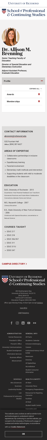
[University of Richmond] (23, 3)
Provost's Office (16, 344)
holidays (40, 303)
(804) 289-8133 (23, 295)
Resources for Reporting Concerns (34, 394)
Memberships (13, 101)
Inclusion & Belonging (33, 344)
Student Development (14, 351)
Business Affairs (16, 357)
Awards (10, 94)
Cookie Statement (18, 427)
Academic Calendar (32, 340)
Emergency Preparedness (34, 389)
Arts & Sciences (16, 383)
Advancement (17, 361)
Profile (7, 81)
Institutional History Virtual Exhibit (35, 352)
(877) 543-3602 (26, 298)
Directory (29, 360)
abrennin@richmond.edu (15, 136)
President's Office (15, 340)
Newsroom (29, 356)
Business (18, 386)
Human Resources (15, 337)
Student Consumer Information (32, 371)
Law (20, 393)
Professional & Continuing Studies (13, 397)
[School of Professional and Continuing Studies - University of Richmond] (23, 281)
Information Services (14, 354)
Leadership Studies (15, 389)
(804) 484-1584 (30, 300)
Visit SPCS (23, 308)
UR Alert (28, 383)
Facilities (29, 399)
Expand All (35, 89)
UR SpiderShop (31, 363)
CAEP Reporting (23, 313)
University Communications (12, 347)
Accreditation (30, 366)
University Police (31, 386)
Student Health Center (33, 405)
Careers (28, 347)
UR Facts (29, 337)
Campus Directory (14, 264)
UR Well (28, 402)
